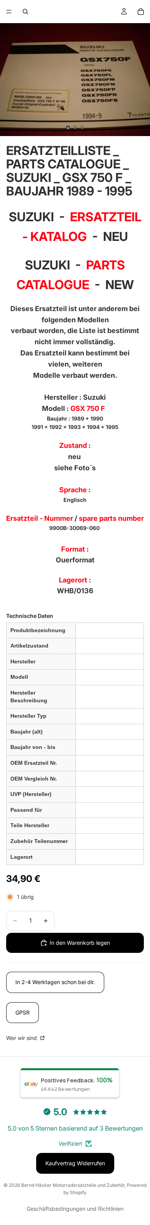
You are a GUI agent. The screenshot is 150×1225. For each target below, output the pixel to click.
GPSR (22, 1012)
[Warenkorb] (140, 11)
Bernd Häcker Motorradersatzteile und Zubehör (73, 1185)
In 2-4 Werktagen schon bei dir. (55, 982)
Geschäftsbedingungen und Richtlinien (75, 1208)
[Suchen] (25, 11)
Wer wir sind (22, 1038)
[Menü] (9, 11)
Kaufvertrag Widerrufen (75, 1163)
